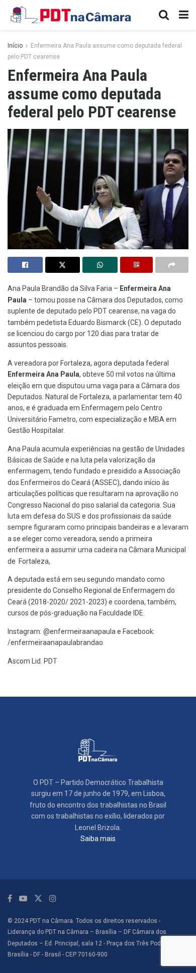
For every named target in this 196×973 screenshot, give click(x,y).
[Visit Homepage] (71, 15)
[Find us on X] (38, 898)
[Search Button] (164, 15)
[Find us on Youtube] (23, 898)
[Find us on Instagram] (52, 898)
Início (15, 45)
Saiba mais (98, 839)
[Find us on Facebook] (10, 898)
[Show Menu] (183, 15)
